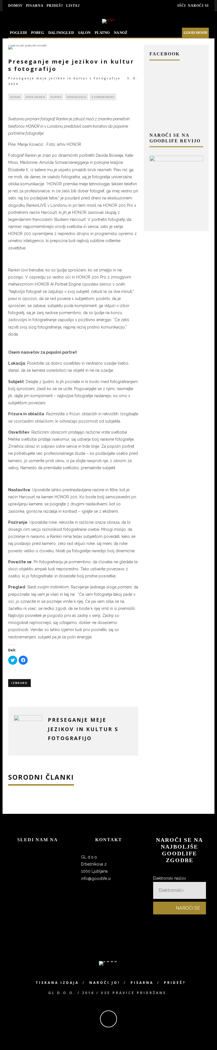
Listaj (73, 6)
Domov (15, 6)
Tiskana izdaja (57, 982)
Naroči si (198, 6)
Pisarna (35, 6)
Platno (102, 33)
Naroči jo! (104, 982)
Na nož (120, 33)
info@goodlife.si (96, 878)
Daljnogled (61, 33)
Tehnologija (76, 96)
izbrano (19, 683)
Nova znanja (35, 96)
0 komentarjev (103, 96)
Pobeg (37, 33)
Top (204, 1037)
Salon (84, 33)
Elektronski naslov (169, 878)
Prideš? (55, 6)
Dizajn (15, 96)
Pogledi (18, 33)
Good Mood (195, 33)
